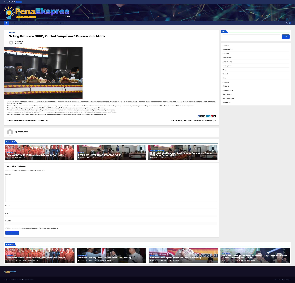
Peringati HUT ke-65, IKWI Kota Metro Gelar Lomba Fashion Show (36, 155)
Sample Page (282, 279)
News (224, 78)
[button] (286, 23)
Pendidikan (50, 23)
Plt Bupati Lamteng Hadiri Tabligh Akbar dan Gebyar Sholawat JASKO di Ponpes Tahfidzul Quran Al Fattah (254, 257)
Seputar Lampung (26, 23)
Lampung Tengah (227, 61)
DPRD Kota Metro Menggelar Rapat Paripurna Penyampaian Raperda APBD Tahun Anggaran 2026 (181, 154)
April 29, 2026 (227, 260)
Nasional (40, 23)
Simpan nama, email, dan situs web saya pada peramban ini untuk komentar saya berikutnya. (32, 228)
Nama (7, 206)
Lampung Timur (227, 65)
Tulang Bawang (227, 94)
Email (7, 213)
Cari (223, 31)
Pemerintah (226, 82)
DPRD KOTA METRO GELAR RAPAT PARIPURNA (99, 155)
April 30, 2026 (84, 260)
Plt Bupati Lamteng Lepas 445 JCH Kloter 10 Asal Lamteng (104, 258)
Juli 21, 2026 (11, 260)
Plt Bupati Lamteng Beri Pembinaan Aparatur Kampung (175, 258)
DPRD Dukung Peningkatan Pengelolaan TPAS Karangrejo (28, 120)
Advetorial (225, 45)
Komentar (8, 174)
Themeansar (30, 279)
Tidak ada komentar (32, 260)
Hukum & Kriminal (228, 49)
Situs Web (8, 221)
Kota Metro (12, 32)
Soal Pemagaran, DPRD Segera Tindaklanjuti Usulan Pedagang (192, 120)
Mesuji (224, 70)
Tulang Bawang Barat (229, 98)
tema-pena (288, 279)
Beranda (14, 23)
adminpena (20, 41)
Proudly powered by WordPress (11, 279)
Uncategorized (160, 150)
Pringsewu (226, 86)
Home (276, 279)
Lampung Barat (227, 57)
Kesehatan (61, 23)
